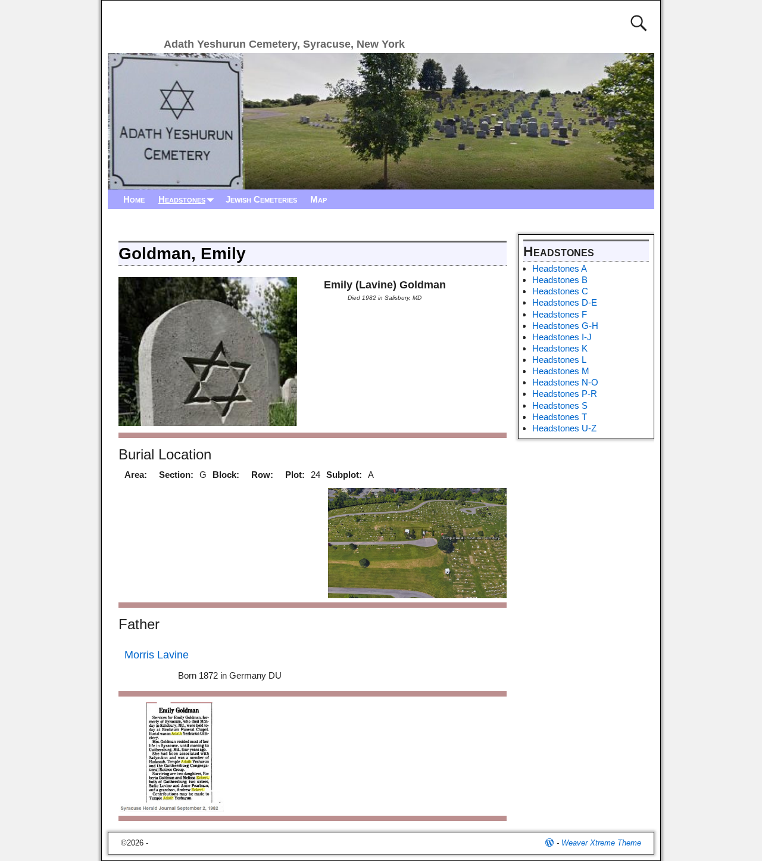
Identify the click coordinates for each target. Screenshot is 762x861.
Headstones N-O (565, 382)
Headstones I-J (562, 337)
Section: (176, 475)
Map (318, 199)
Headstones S (560, 405)
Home (134, 199)
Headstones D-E (564, 302)
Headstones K (560, 348)
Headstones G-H (565, 326)
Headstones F (559, 314)
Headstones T (559, 417)
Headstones (181, 199)
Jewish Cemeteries (261, 199)
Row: (262, 475)
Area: (135, 475)
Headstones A (559, 268)
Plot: (295, 475)
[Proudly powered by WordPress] (549, 842)
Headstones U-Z (564, 428)
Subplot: (344, 475)
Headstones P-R (564, 393)
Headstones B (560, 280)
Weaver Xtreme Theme (601, 842)
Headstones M (560, 371)
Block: (226, 475)
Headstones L (559, 360)
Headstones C (560, 291)
